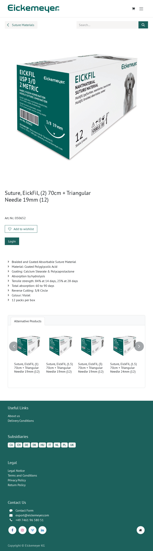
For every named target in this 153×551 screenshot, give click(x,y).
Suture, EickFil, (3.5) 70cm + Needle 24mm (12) (108, 367)
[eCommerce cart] (133, 9)
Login (12, 241)
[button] (14, 344)
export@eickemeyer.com (32, 515)
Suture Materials (22, 25)
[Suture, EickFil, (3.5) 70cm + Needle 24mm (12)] (109, 346)
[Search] (143, 25)
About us (14, 416)
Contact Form (24, 510)
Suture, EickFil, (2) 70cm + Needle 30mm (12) (139, 367)
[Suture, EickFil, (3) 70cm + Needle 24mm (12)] (77, 346)
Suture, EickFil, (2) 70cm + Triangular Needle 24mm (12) (43, 367)
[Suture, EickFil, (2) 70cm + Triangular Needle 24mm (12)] (45, 346)
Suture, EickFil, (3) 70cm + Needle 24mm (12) (75, 367)
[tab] (28, 321)
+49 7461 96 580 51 (30, 520)
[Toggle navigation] (141, 8)
